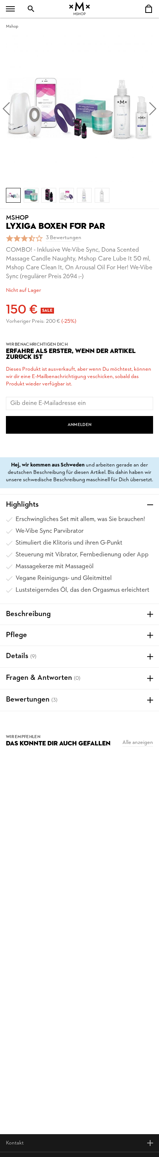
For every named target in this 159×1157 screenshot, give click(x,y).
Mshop (12, 26)
